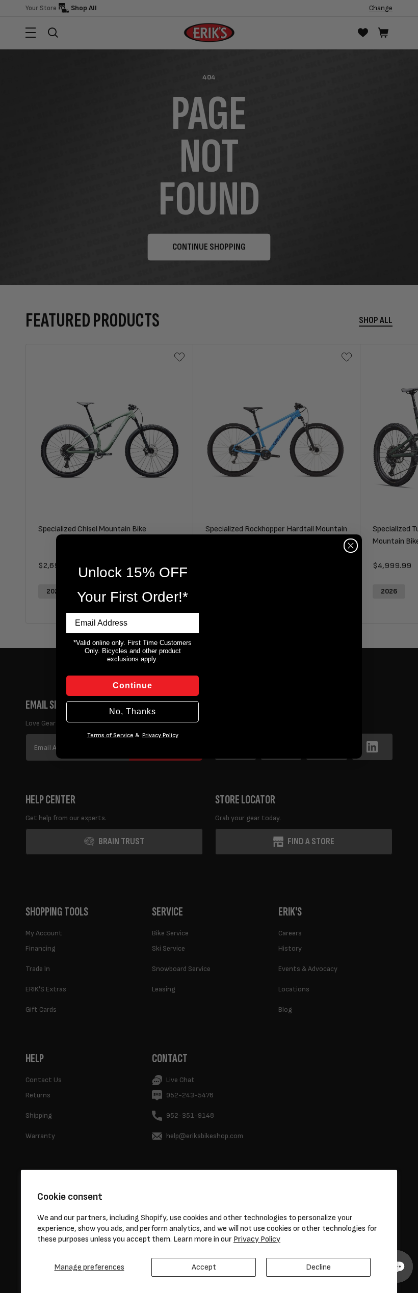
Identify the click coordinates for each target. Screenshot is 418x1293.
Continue (132, 685)
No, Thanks (132, 711)
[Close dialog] (351, 546)
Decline (318, 1267)
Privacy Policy (256, 1239)
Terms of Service (110, 735)
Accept (204, 1267)
